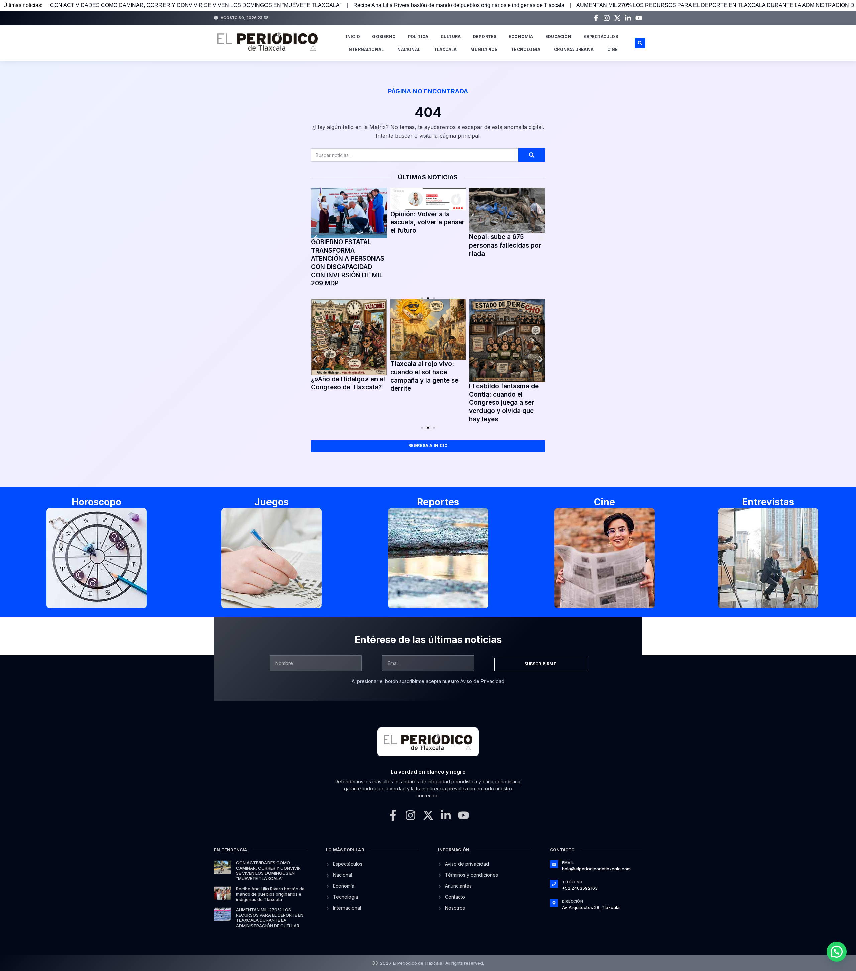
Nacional (408, 49)
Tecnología (525, 49)
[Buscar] (531, 155)
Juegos (271, 502)
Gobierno (384, 36)
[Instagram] (606, 18)
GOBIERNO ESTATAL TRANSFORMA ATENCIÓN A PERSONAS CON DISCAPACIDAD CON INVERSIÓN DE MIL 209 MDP (347, 262)
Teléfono (572, 882)
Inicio (353, 36)
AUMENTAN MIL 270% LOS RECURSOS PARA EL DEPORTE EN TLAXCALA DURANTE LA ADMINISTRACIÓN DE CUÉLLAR (269, 917)
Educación (558, 36)
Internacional (365, 49)
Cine (612, 49)
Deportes (485, 36)
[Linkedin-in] (628, 18)
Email (568, 862)
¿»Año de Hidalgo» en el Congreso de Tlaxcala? (348, 383)
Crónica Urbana (574, 49)
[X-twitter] (617, 18)
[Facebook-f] (596, 18)
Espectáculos (600, 36)
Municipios (483, 49)
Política (418, 36)
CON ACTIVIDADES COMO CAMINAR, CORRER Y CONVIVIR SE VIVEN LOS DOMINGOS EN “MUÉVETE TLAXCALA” (195, 5)
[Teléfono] (554, 884)
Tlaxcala (445, 49)
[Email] (554, 864)
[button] (640, 43)
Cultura (451, 36)
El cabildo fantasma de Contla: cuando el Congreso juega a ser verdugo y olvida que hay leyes (504, 402)
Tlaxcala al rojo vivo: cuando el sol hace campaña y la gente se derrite (424, 376)
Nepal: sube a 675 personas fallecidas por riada (505, 245)
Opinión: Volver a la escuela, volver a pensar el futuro (427, 222)
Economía (521, 36)
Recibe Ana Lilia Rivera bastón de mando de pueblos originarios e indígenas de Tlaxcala (458, 5)
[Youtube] (638, 18)
